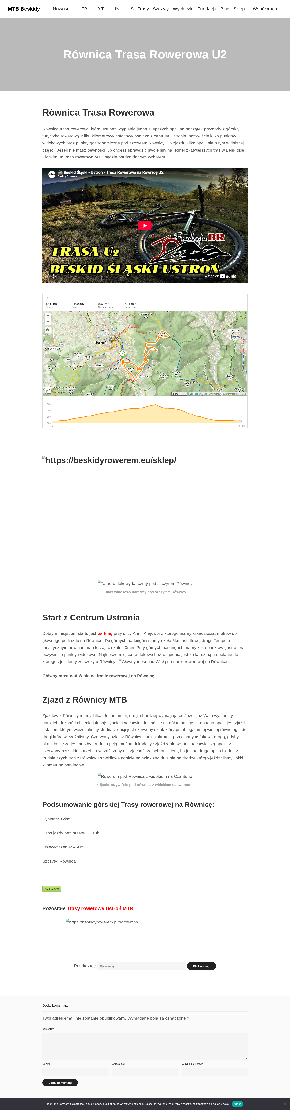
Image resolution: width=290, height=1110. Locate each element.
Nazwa (46, 1064)
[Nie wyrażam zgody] (285, 1104)
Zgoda (237, 1103)
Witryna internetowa (192, 1064)
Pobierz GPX (52, 889)
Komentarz (49, 1029)
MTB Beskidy (24, 9)
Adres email (118, 1064)
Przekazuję (85, 965)
